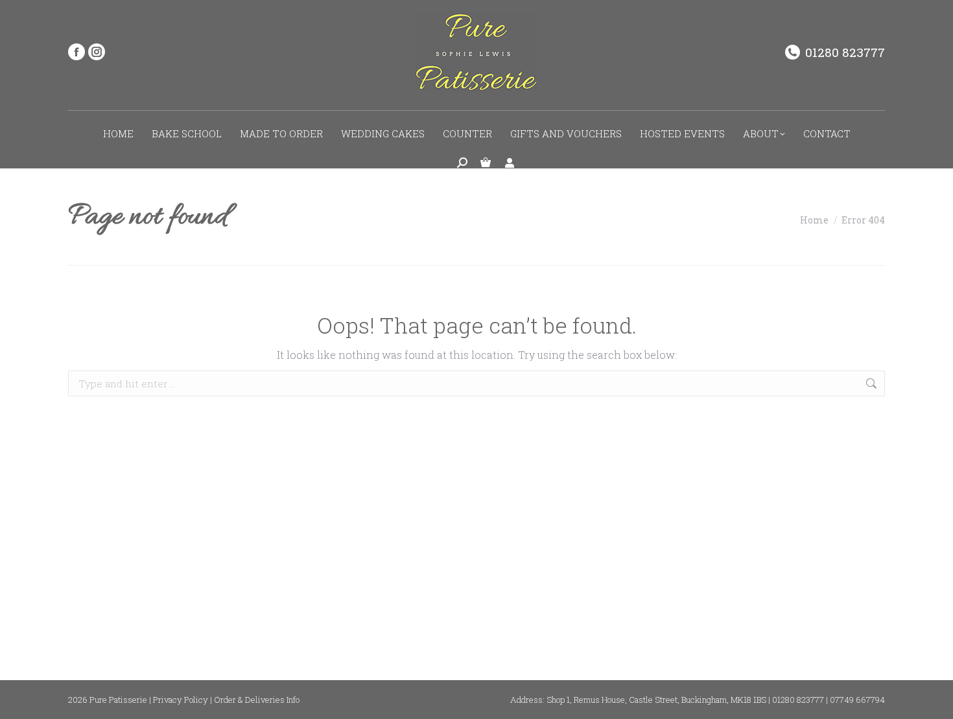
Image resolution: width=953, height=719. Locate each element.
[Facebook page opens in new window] (76, 51)
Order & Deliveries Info (257, 699)
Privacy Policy (180, 699)
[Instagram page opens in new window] (96, 51)
